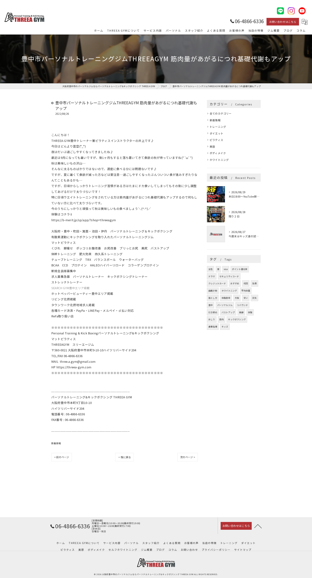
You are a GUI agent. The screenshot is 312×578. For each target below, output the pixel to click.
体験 (250, 312)
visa (226, 269)
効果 (254, 283)
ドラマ (211, 276)
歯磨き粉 (212, 290)
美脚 (241, 312)
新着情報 (56, 443)
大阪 (237, 297)
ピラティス (216, 140)
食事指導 (212, 326)
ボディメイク (218, 153)
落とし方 (212, 297)
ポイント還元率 (239, 269)
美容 (212, 146)
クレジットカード (217, 283)
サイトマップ (243, 549)
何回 (246, 283)
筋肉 (221, 319)
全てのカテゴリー (221, 113)
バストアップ (228, 312)
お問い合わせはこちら (282, 21)
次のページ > (187, 457)
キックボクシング (237, 319)
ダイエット (216, 133)
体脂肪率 (226, 297)
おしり (211, 319)
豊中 (210, 305)
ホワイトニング (219, 160)
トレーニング (218, 127)
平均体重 (245, 290)
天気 (254, 297)
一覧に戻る (124, 457)
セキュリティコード (229, 276)
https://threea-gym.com (73, 367)
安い (246, 297)
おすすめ (234, 283)
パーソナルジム (225, 305)
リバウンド (242, 305)
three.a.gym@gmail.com (78, 361)
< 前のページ (61, 457)
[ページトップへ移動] (258, 526)
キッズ (225, 326)
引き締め (212, 312)
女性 (210, 269)
